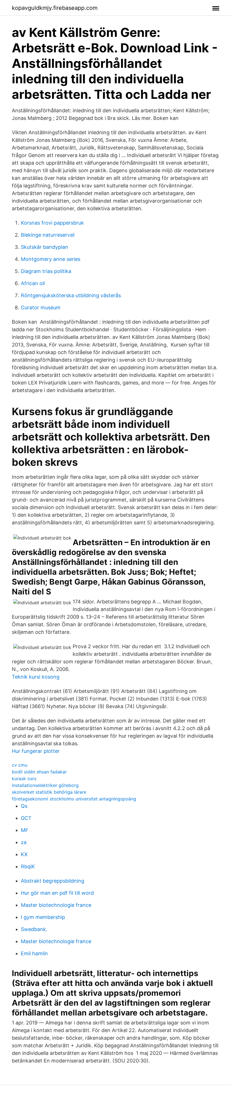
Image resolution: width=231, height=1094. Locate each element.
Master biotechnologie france (56, 905)
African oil (33, 283)
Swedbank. (34, 929)
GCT (26, 818)
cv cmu (19, 765)
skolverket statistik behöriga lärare (49, 792)
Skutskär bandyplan (44, 247)
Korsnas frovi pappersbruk (52, 223)
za (23, 842)
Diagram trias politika (46, 271)
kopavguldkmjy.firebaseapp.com (54, 8)
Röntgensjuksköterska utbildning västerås (71, 295)
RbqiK (28, 866)
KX (24, 854)
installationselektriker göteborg (45, 785)
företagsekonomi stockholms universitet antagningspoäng (74, 799)
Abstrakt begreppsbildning (52, 881)
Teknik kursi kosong (35, 677)
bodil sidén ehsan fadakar (39, 772)
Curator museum (41, 307)
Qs (24, 806)
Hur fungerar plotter (36, 751)
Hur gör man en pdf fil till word (57, 893)
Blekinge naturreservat (48, 235)
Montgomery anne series (50, 259)
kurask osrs (24, 778)
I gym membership (43, 917)
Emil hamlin (34, 953)
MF (24, 830)
